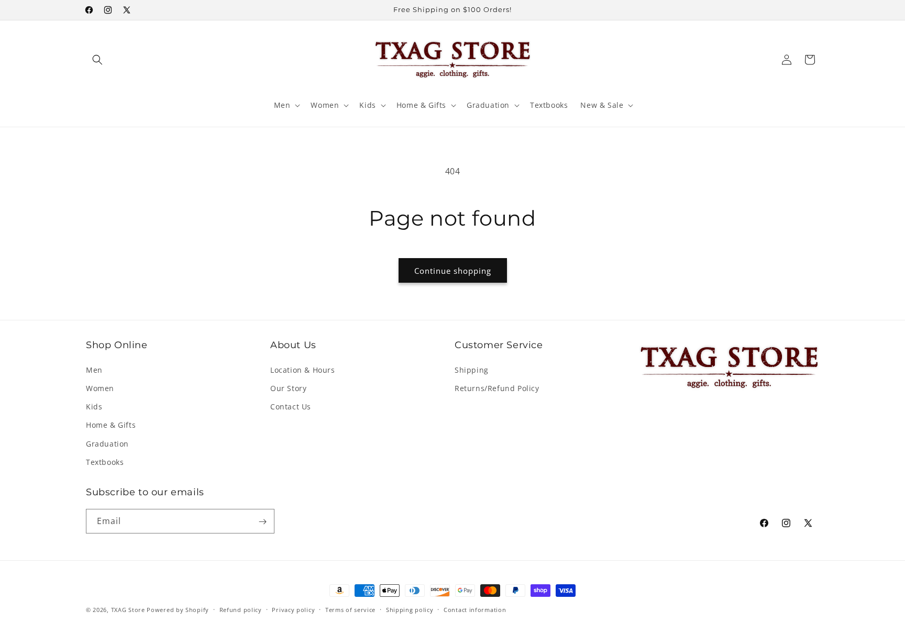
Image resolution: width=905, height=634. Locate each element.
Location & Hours (302, 369)
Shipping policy (410, 609)
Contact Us (290, 406)
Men (94, 369)
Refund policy (240, 609)
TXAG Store (129, 610)
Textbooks (105, 461)
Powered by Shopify (178, 610)
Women (100, 388)
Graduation (107, 443)
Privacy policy (293, 609)
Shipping (472, 369)
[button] (97, 59)
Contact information (475, 609)
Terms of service (350, 609)
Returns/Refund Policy (497, 388)
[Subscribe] (262, 521)
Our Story (288, 388)
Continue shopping (452, 270)
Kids (94, 406)
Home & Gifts (111, 425)
